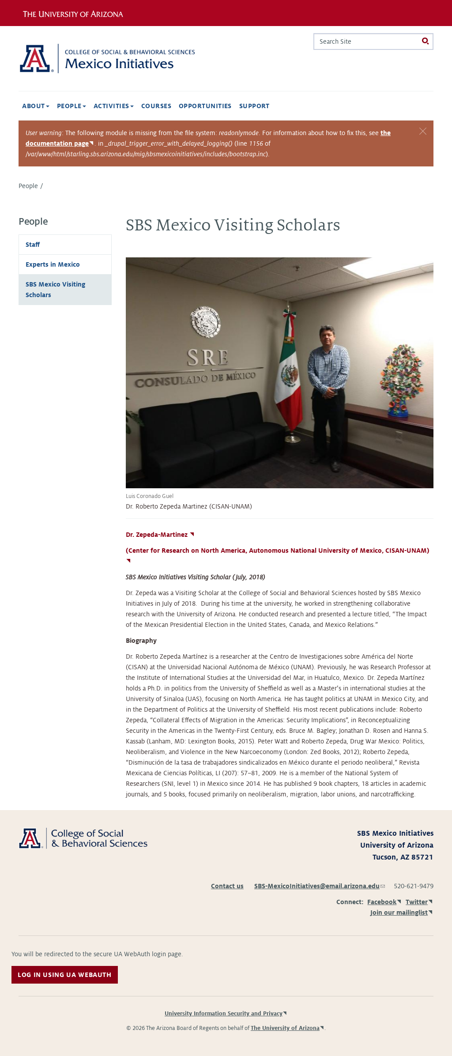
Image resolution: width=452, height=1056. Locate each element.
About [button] (34, 105)
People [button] (70, 105)
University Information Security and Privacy (223, 1014)
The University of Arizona (285, 1028)
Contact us (227, 886)
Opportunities (205, 105)
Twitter (417, 901)
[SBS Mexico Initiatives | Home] (107, 58)
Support (254, 105)
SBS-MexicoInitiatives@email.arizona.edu (319, 886)
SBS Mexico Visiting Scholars (55, 289)
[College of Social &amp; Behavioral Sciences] (83, 837)
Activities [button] (112, 105)
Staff (33, 244)
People (28, 185)
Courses (156, 105)
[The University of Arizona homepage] (79, 12)
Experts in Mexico (53, 264)
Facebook (381, 901)
